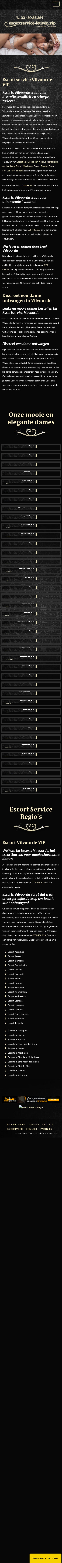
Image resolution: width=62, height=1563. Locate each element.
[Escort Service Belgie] (31, 1107)
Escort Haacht (15, 969)
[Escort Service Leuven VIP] (31, 23)
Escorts (47, 1124)
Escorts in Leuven (16, 1048)
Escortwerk (15, 1129)
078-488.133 (27, 185)
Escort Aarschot (16, 951)
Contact (31, 1129)
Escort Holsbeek (16, 987)
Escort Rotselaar (16, 1018)
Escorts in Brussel (16, 1035)
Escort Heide (14, 978)
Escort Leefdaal (15, 1000)
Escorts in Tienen (16, 1070)
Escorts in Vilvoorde (18, 1075)
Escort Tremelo (15, 1023)
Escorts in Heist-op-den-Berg (22, 1043)
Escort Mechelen (24, 166)
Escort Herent (15, 983)
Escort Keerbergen (17, 991)
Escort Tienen (41, 166)
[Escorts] (31, 1099)
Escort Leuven (16, 1124)
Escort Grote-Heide (17, 965)
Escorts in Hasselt (17, 1039)
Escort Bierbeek (16, 960)
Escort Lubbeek (15, 1009)
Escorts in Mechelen (18, 1052)
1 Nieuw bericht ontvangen (45, 1558)
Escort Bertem (15, 956)
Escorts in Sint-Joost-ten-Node (23, 1061)
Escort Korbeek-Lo (17, 996)
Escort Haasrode (16, 974)
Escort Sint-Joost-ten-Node (30, 161)
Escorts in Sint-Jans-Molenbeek (23, 1057)
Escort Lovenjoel (16, 1005)
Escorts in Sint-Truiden (19, 1066)
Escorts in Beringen (17, 1030)
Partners (46, 1129)
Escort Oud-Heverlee (18, 1014)
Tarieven (33, 1124)
